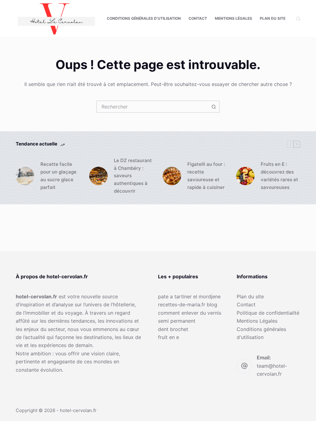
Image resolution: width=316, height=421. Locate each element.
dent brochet (173, 329)
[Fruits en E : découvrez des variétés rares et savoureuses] (245, 176)
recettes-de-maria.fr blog (187, 304)
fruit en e (168, 337)
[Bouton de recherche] (213, 106)
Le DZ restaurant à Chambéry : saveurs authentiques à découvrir (133, 175)
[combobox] (152, 106)
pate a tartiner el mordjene (189, 296)
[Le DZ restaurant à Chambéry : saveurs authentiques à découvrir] (98, 176)
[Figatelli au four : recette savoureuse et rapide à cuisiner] (172, 176)
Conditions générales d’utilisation (144, 18)
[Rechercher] (298, 19)
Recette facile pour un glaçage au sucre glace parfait (58, 175)
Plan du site (272, 18)
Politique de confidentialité (268, 313)
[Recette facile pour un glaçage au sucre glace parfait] (25, 176)
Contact (198, 18)
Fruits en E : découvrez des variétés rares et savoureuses (279, 175)
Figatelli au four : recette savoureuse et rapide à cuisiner (206, 175)
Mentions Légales (233, 18)
